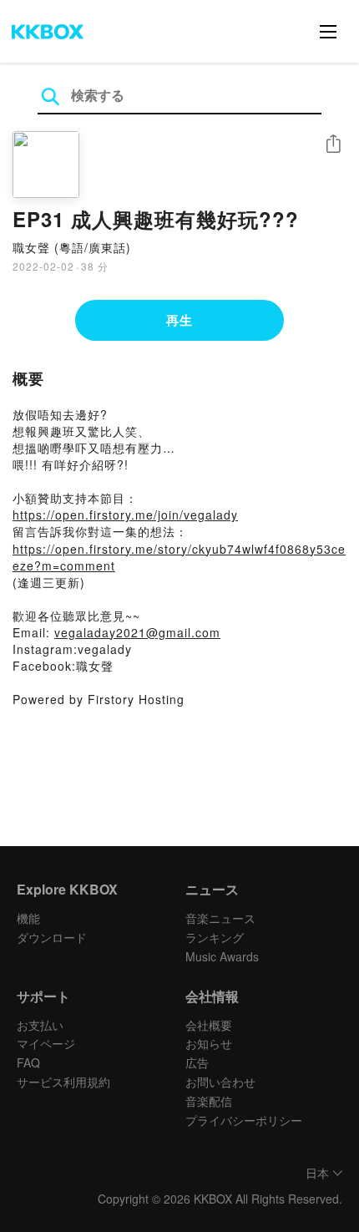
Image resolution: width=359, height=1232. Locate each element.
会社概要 (208, 1025)
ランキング (214, 937)
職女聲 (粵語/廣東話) (72, 247)
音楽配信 (208, 1101)
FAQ (28, 1062)
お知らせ (208, 1043)
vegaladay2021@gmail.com (137, 632)
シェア (333, 144)
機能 (28, 918)
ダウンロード (52, 937)
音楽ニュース (220, 918)
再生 (179, 320)
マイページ (46, 1043)
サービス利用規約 (63, 1081)
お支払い (40, 1025)
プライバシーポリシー (243, 1120)
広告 (197, 1062)
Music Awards (222, 956)
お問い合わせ (220, 1081)
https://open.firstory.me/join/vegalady (125, 514)
